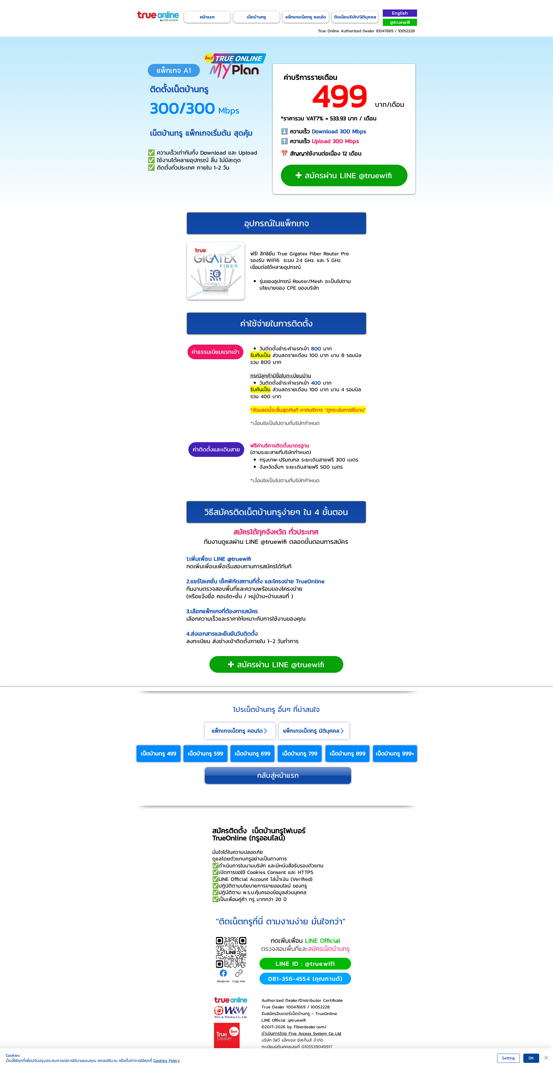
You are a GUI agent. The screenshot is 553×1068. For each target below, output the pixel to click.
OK (531, 1058)
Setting (508, 1058)
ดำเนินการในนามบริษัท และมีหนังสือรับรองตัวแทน (271, 865)
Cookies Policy (166, 1061)
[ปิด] (546, 1058)
